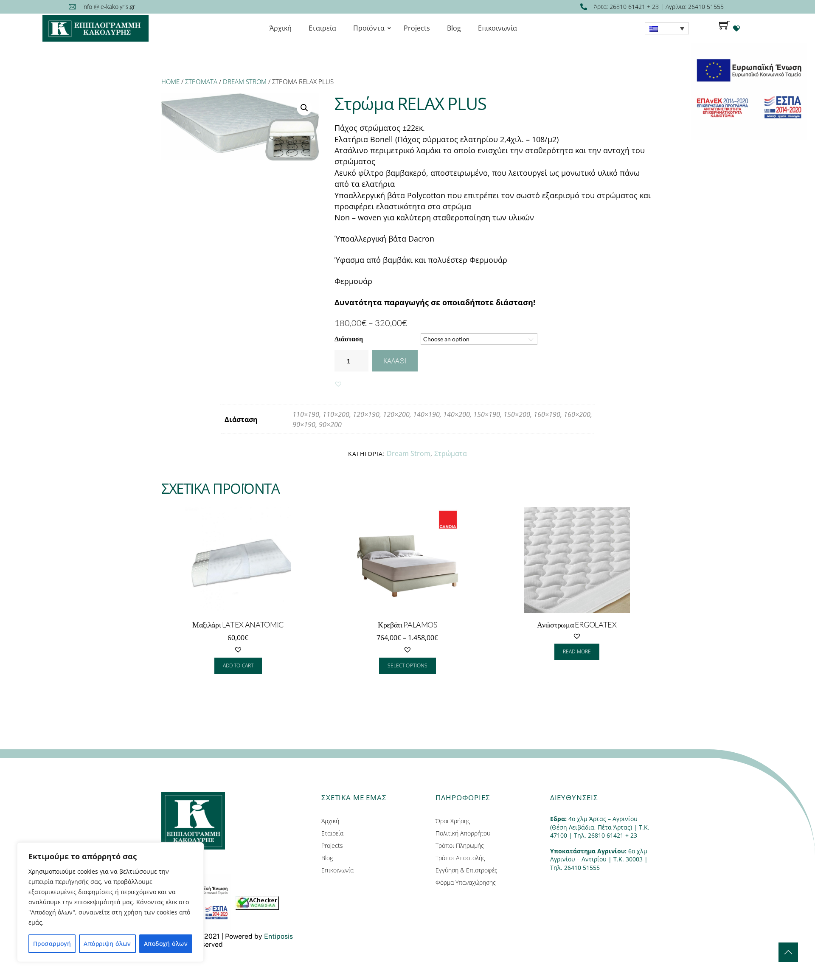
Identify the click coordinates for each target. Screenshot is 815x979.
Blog (327, 858)
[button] (338, 384)
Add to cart (238, 665)
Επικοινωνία (337, 870)
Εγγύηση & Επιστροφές (466, 870)
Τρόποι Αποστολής (460, 858)
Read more (577, 651)
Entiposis (278, 936)
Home (170, 81)
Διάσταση (348, 339)
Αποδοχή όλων (166, 944)
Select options (407, 665)
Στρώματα (201, 81)
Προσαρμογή (52, 944)
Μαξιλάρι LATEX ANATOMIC (238, 624)
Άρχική (330, 821)
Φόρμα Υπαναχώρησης (466, 882)
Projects (332, 845)
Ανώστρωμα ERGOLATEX (576, 624)
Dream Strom (245, 81)
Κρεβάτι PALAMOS (407, 624)
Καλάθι (394, 361)
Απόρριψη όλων (107, 944)
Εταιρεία (332, 833)
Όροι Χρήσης (453, 821)
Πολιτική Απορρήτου (463, 833)
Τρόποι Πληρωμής (460, 845)
